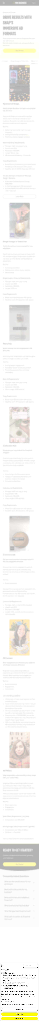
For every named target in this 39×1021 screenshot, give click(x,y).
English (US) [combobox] (28, 966)
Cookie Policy (29, 1004)
